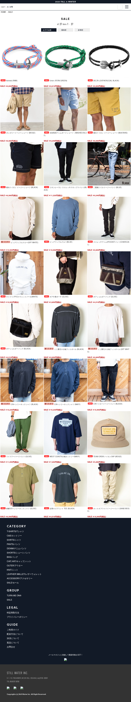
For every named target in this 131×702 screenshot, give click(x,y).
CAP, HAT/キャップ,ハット (19, 561)
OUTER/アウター (15, 565)
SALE (10, 12)
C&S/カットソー (14, 535)
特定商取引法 (13, 612)
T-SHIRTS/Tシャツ (15, 531)
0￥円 (7, 7)
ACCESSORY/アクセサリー (19, 578)
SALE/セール (13, 582)
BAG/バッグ (12, 556)
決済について (13, 638)
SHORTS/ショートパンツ (18, 552)
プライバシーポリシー (17, 616)
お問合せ (11, 646)
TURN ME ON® (14, 595)
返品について (13, 642)
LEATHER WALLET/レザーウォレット (24, 573)
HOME (3, 12)
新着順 (80, 30)
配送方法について (15, 633)
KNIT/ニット (12, 569)
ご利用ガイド (13, 629)
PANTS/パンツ (13, 544)
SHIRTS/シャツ (14, 539)
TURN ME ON (65, 7)
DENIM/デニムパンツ (16, 548)
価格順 (63, 30)
